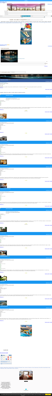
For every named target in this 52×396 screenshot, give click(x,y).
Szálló (37, 21)
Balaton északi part (11, 367)
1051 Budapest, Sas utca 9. (3, 122)
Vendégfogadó (27, 21)
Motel (35, 21)
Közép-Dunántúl (45, 367)
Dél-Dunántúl (20, 367)
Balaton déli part (6, 367)
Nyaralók (42, 21)
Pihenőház (30, 21)
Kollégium (45, 21)
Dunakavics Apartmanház (4, 119)
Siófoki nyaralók (9, 368)
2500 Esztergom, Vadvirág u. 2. (4, 235)
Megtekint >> (2, 109)
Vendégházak (11, 21)
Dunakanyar (30, 367)
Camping (40, 21)
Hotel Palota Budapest (4, 256)
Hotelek (19, 21)
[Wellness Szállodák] (26, 379)
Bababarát (1, 367)
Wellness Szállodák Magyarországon (26, 370)
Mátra (6, 368)
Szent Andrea (2, 281)
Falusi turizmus (22, 21)
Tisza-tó (13, 368)
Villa (33, 21)
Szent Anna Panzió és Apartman (5, 188)
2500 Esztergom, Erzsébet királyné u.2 (4, 191)
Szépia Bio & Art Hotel (3, 45)
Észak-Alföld (41, 367)
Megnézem (1, 87)
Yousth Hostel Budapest (4, 306)
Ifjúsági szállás (49, 21)
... (13, 60)
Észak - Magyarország (35, 367)
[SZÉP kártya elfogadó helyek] (26, 44)
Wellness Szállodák (3, 21)
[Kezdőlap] (26, 0)
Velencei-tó (16, 368)
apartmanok (7, 21)
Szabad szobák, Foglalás (48, 89)
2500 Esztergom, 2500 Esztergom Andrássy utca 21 (12, 211)
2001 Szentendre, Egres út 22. (3, 284)
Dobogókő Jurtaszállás (9, 95)
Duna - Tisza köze (25, 367)
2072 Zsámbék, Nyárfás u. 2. (3, 82)
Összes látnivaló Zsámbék (4, 352)
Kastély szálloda (16, 21)
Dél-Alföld (16, 367)
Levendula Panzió (3, 232)
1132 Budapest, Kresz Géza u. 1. (4, 144)
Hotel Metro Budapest (3, 141)
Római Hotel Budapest (4, 165)
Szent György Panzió (9, 208)
